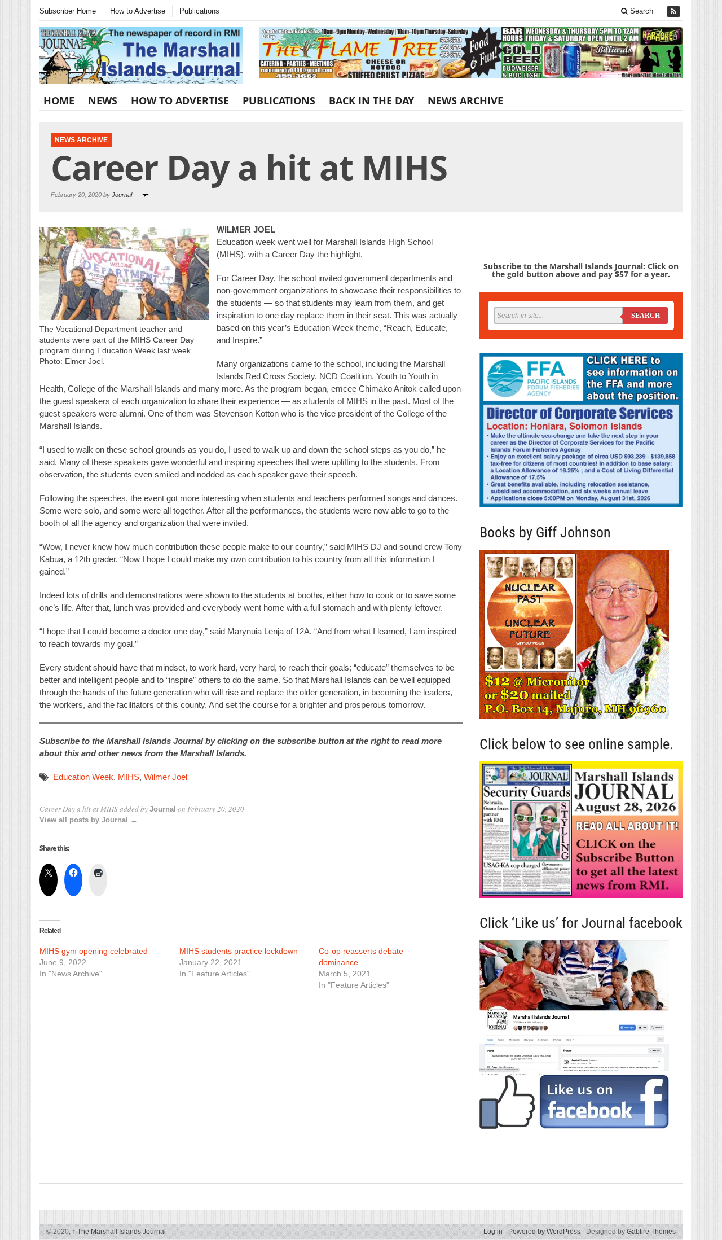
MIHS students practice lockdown (238, 951)
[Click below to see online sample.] (581, 829)
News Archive (465, 100)
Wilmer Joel (165, 777)
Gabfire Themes (651, 1231)
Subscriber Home (67, 11)
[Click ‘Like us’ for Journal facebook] (581, 1034)
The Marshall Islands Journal (119, 1231)
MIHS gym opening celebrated (93, 951)
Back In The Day (371, 100)
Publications (199, 11)
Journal (122, 194)
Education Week (83, 777)
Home (58, 100)
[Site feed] (675, 11)
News (102, 100)
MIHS (128, 777)
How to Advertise (137, 11)
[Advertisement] (251, 1085)
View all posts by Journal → (88, 820)
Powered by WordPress (544, 1231)
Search (640, 11)
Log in (493, 1231)
